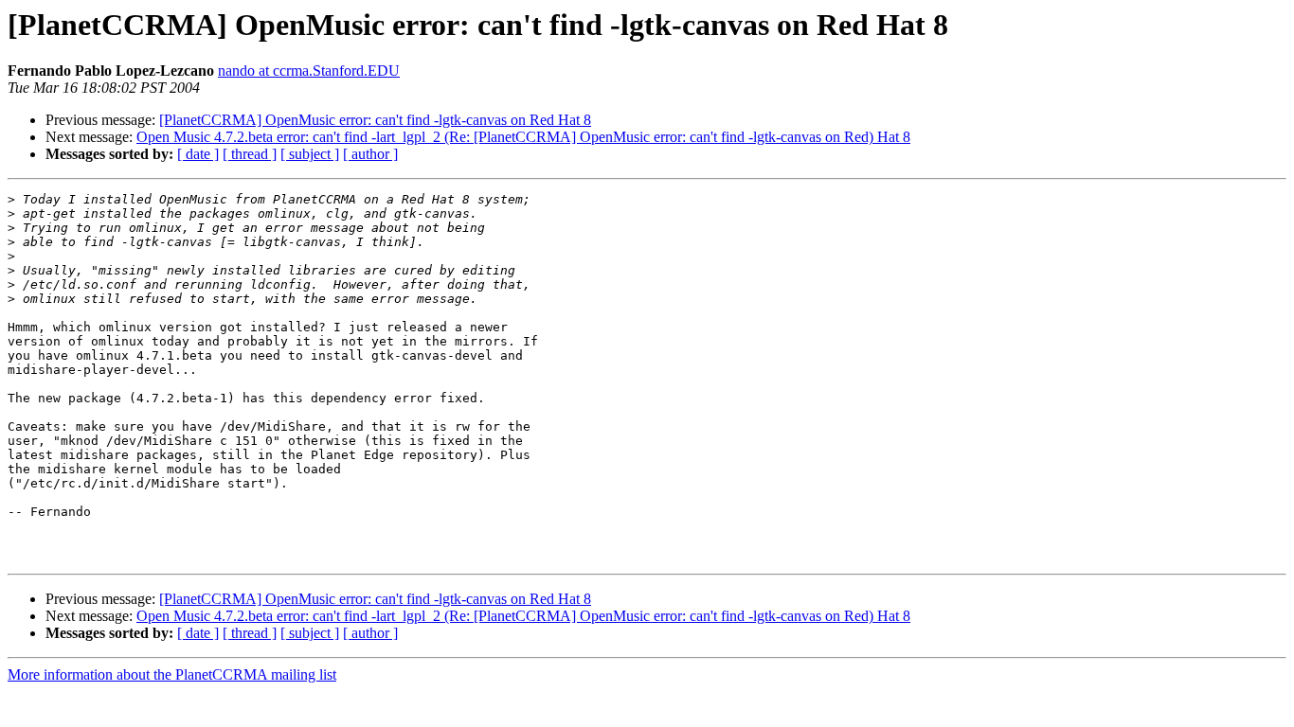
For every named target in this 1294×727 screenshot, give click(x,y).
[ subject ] (309, 154)
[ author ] (370, 154)
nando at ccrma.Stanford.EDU (309, 70)
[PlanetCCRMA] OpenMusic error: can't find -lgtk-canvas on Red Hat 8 (375, 120)
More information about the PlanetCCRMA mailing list (172, 674)
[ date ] (198, 154)
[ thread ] (250, 154)
